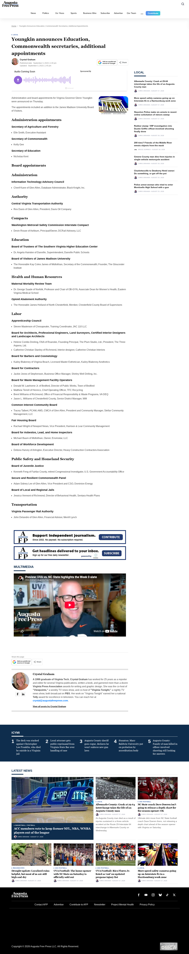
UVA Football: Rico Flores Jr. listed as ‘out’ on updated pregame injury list (113, 874)
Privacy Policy (147, 904)
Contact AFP (41, 904)
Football (31, 825)
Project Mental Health (122, 904)
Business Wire (89, 13)
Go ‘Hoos (59, 13)
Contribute (153, 13)
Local (15, 35)
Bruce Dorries (144, 149)
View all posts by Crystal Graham (49, 706)
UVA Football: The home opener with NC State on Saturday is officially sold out (72, 874)
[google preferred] (107, 62)
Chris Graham (144, 91)
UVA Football (145, 801)
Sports (74, 13)
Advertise (118, 13)
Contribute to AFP (79, 904)
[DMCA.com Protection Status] (169, 946)
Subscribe (105, 13)
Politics (45, 13)
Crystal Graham (43, 674)
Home (14, 26)
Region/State (19, 868)
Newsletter (99, 904)
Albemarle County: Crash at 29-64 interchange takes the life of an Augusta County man (154, 84)
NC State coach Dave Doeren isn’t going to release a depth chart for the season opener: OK (157, 807)
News (33, 13)
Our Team (131, 13)
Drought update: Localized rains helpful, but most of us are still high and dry (30, 874)
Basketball (20, 825)
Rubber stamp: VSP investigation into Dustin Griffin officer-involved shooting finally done (154, 129)
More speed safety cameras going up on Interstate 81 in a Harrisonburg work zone (157, 874)
